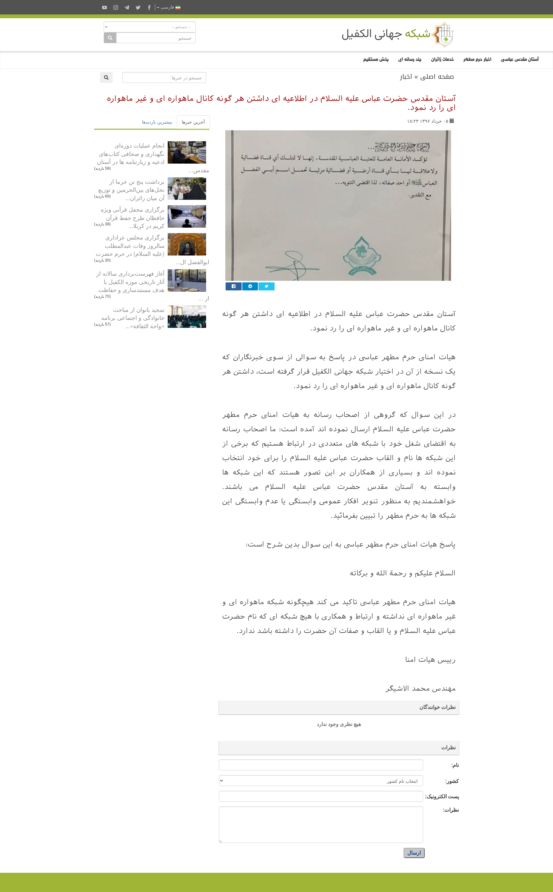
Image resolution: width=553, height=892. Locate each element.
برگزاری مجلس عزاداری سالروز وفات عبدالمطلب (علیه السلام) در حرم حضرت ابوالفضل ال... (152, 249)
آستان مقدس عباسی (520, 59)
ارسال (414, 853)
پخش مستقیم (376, 59)
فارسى (167, 7)
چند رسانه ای (409, 59)
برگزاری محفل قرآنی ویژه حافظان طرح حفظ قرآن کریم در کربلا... (132, 217)
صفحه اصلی (437, 76)
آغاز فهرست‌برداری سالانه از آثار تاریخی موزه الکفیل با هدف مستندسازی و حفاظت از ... (152, 285)
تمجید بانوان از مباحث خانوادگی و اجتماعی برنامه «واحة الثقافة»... (132, 317)
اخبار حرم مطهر (477, 59)
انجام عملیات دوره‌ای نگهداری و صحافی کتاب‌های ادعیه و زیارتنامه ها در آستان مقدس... (153, 157)
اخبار (406, 76)
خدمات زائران (442, 59)
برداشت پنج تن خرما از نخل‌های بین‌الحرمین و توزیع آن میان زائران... (131, 189)
